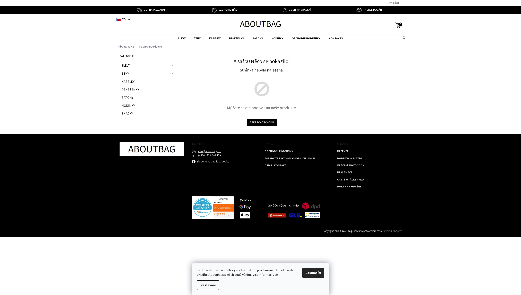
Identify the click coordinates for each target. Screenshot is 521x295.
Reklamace (344, 173)
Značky (127, 113)
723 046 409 (213, 155)
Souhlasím (313, 273)
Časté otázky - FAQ (350, 180)
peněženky (130, 89)
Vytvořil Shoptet (393, 231)
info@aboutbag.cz (209, 151)
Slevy (126, 65)
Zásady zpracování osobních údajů (289, 159)
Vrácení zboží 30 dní (351, 166)
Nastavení (208, 285)
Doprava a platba (350, 159)
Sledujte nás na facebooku (212, 162)
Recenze (342, 151)
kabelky (128, 81)
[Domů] (125, 47)
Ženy (125, 73)
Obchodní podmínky (278, 151)
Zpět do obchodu (262, 122)
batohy (127, 97)
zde (275, 274)
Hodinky (128, 105)
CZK (124, 19)
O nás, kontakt (275, 166)
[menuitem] (182, 38)
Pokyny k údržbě (349, 187)
